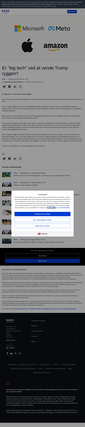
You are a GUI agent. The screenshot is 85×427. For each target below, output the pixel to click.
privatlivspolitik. (44, 208)
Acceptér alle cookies (42, 215)
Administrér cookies (42, 227)
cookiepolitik (64, 206)
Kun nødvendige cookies (42, 221)
